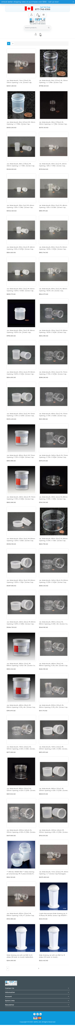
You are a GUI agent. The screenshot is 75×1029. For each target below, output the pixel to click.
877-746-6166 (42, 9)
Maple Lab (37, 1022)
